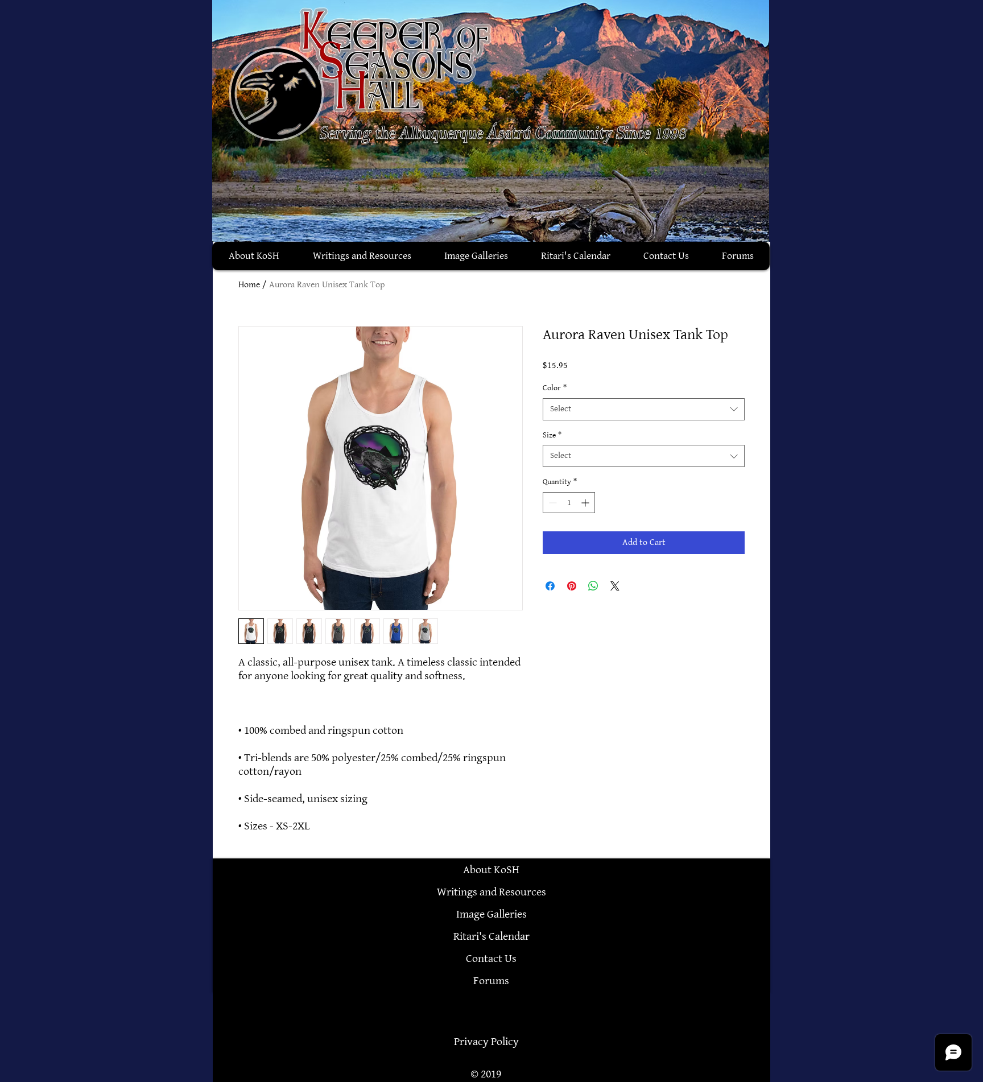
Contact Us (491, 958)
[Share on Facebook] (550, 586)
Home (249, 284)
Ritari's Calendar (491, 936)
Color (555, 388)
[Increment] (586, 503)
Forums (491, 981)
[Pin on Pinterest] (572, 586)
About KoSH (491, 870)
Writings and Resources (491, 892)
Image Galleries (491, 914)
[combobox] (644, 409)
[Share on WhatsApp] (593, 586)
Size (552, 435)
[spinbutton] (569, 503)
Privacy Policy (486, 1041)
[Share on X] (615, 586)
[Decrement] (551, 503)
